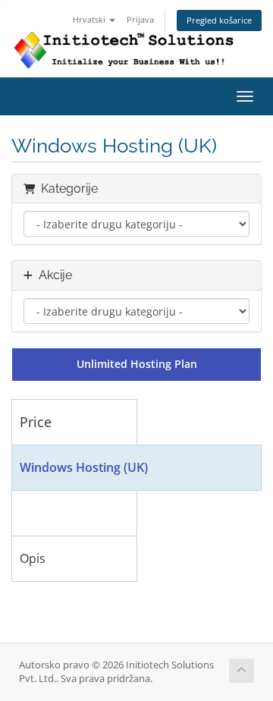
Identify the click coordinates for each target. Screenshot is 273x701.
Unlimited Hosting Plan (137, 364)
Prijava (140, 19)
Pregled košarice (219, 20)
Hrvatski (90, 19)
